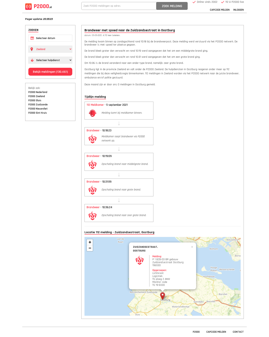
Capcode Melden (220, 10)
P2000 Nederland (37, 92)
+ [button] (90, 242)
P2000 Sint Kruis (37, 113)
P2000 (43, 6)
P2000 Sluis (34, 100)
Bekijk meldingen (50, 72)
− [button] (90, 248)
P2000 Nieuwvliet (38, 108)
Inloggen (238, 10)
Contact (238, 332)
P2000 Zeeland (36, 96)
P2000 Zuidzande (38, 104)
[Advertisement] (50, 184)
